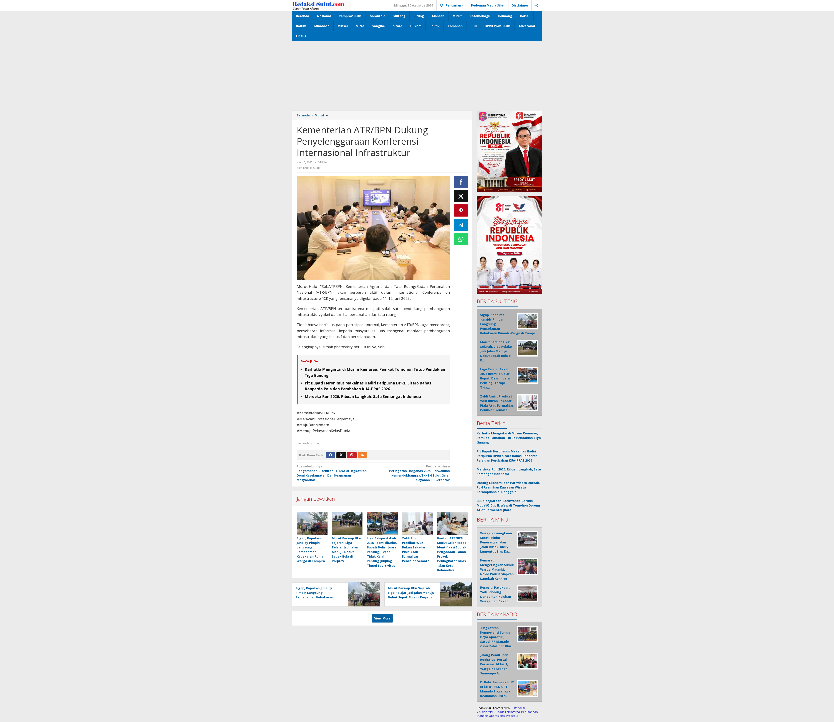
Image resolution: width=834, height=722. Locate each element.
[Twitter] (341, 455)
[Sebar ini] (461, 182)
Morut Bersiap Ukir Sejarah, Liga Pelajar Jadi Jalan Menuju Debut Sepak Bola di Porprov (411, 592)
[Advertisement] (417, 73)
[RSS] (362, 455)
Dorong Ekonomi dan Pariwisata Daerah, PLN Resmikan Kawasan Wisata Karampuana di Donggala (508, 487)
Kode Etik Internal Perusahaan (518, 712)
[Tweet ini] (461, 196)
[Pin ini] (461, 210)
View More (382, 618)
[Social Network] (537, 5)
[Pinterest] (352, 455)
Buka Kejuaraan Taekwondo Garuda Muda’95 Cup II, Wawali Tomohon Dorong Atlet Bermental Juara (508, 505)
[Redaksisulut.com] (321, 5)
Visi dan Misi (485, 712)
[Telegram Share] (461, 225)
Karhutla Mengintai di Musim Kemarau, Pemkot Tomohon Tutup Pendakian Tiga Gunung (509, 437)
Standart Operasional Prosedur (497, 716)
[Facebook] (330, 455)
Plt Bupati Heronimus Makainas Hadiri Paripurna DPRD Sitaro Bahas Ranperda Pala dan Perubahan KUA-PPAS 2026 (507, 455)
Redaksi (519, 708)
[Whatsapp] (461, 239)
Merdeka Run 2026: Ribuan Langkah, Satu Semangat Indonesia (363, 396)
